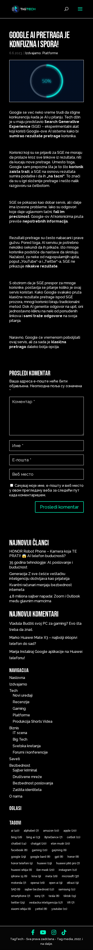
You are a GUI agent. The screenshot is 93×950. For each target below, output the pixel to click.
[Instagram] (53, 932)
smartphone (20, 896)
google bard (40, 856)
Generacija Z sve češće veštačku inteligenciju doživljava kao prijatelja (40, 576)
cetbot (73, 837)
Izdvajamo (33, 53)
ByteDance (53, 837)
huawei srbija (21, 870)
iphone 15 (19, 876)
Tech (13, 690)
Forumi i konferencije (30, 752)
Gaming (19, 708)
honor (73, 856)
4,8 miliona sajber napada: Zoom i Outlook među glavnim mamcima (44, 598)
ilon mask (45, 870)
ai (15, 830)
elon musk (60, 843)
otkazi (73, 882)
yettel (41, 909)
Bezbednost (19, 765)
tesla (54, 896)
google (18, 856)
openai (37, 882)
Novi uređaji (23, 695)
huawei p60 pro (68, 863)
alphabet (31, 830)
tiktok (70, 896)
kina (36, 876)
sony (39, 896)
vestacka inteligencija (46, 902)
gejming (59, 850)
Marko (14, 637)
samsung (66, 889)
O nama (15, 796)
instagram (68, 870)
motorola (18, 882)
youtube (59, 909)
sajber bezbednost (39, 889)
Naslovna (17, 678)
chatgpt (38, 843)
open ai (55, 882)
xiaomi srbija (21, 909)
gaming (39, 850)
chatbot (18, 843)
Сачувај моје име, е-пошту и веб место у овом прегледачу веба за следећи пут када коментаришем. (46, 490)
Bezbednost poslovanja (33, 783)
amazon (51, 830)
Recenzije (21, 702)
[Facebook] (33, 932)
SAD (15, 889)
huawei (44, 863)
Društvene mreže (27, 777)
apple (69, 830)
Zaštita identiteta (27, 790)
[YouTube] (43, 932)
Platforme (50, 53)
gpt (59, 856)
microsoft (70, 876)
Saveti (14, 759)
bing (16, 837)
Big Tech (20, 739)
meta (51, 876)
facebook (19, 850)
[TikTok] (64, 932)
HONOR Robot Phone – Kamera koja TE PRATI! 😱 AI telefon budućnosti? (43, 553)
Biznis (14, 728)
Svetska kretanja (27, 746)
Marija (14, 651)
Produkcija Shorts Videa (32, 721)
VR (70, 902)
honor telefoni (22, 863)
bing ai (33, 837)
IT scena (20, 733)
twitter (18, 902)
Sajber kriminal (25, 770)
